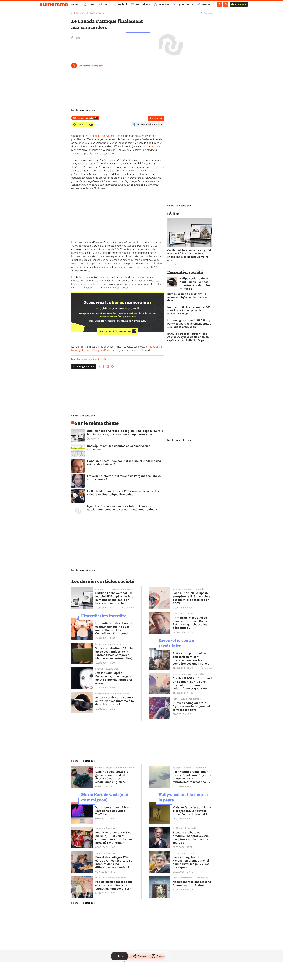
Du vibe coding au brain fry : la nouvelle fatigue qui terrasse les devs (187, 297)
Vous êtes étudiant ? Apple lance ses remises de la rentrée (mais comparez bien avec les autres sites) (114, 653)
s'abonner (240, 4)
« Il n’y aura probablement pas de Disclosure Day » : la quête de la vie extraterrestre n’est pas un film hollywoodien (192, 777)
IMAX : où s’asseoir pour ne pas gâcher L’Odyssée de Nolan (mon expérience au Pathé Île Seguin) (188, 337)
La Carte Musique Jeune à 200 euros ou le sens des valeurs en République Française (123, 492)
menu (75, 4)
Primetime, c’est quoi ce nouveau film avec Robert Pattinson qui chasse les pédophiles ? (190, 623)
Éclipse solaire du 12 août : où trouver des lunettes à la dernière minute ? (195, 283)
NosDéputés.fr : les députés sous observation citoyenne (118, 447)
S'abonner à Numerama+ (115, 331)
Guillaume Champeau (91, 65)
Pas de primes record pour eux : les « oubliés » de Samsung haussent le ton (113, 885)
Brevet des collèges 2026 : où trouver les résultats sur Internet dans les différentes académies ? (114, 862)
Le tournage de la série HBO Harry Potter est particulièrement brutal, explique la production (189, 323)
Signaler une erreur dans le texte (88, 359)
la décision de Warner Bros (104, 136)
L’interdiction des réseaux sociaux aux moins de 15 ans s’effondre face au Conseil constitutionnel (113, 628)
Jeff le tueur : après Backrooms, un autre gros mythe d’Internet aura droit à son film (114, 678)
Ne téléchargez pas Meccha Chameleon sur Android (192, 883)
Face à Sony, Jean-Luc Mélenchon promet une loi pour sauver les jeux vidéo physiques (191, 862)
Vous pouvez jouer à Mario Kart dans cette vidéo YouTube (113, 811)
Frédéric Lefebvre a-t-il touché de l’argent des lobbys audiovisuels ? (124, 477)
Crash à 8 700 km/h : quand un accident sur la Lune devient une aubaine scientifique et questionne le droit (192, 683)
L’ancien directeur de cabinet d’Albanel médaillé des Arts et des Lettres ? (124, 462)
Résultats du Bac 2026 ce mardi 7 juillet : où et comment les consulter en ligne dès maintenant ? (113, 837)
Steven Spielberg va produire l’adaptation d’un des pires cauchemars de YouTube (191, 837)
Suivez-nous (156, 118)
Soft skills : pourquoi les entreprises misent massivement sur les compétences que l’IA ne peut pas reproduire (190, 658)
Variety (156, 146)
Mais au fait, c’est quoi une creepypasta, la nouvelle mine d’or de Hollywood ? (192, 811)
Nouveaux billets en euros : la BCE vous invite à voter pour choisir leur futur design (188, 310)
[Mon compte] (219, 4)
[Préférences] (225, 4)
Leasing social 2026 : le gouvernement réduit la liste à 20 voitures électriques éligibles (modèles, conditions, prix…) (111, 777)
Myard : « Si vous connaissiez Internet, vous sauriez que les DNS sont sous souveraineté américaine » (123, 507)
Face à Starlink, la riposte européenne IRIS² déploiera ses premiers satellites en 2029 (192, 598)
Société (208, 13)
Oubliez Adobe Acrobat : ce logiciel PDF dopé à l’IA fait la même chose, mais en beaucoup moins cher (125, 432)
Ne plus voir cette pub (83, 110)
